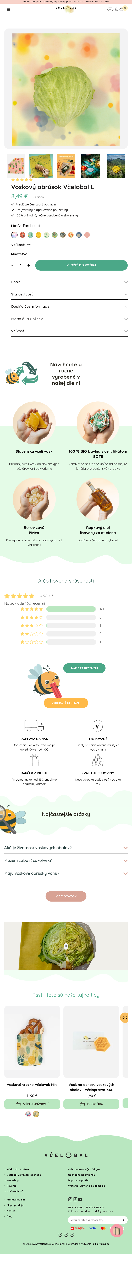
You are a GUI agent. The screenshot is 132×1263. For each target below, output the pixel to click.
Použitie (11, 1185)
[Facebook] (75, 1199)
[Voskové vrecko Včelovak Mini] (32, 1042)
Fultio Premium (100, 1243)
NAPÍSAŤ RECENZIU (84, 668)
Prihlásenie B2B (16, 1199)
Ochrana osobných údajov (84, 1169)
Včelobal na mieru (18, 1169)
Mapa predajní (15, 1205)
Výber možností (36, 1104)
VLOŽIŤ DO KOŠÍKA (82, 265)
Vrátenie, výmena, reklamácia (86, 1185)
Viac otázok (66, 896)
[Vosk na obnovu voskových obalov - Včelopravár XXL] (91, 1042)
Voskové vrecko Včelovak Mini (32, 1084)
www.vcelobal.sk (41, 1243)
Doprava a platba (78, 1180)
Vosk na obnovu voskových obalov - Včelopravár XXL (91, 1087)
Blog (9, 1216)
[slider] (66, 946)
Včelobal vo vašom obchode (24, 1174)
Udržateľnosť (15, 1191)
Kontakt (11, 1210)
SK (110, 9)
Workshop (13, 1180)
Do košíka (95, 1104)
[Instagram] (70, 1199)
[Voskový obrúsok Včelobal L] (66, 89)
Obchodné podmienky (81, 1174)
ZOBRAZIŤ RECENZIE (66, 703)
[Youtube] (80, 1199)
